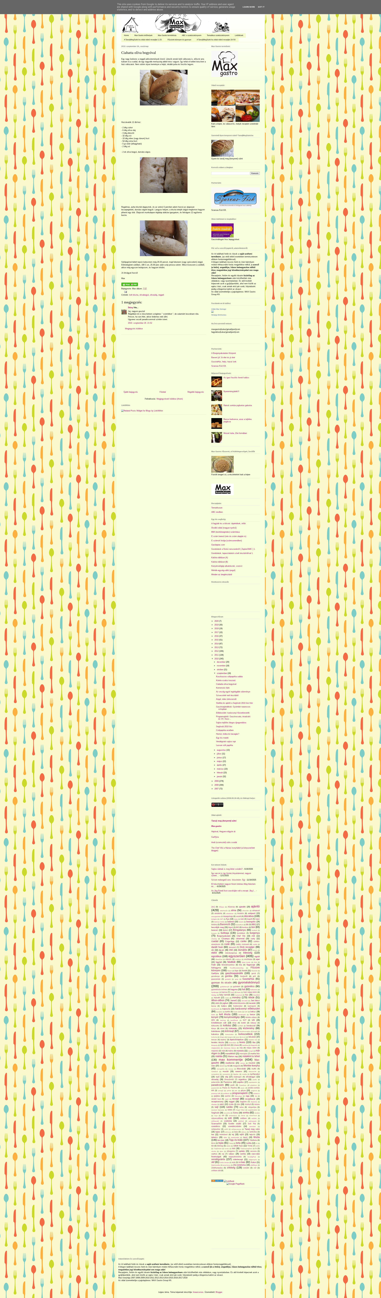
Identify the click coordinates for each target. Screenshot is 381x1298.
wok (233, 1162)
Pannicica (228, 1082)
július (219, 754)
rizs (238, 1104)
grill (254, 976)
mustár (226, 1071)
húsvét (217, 998)
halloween (253, 989)
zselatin (246, 1168)
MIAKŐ (222, 1066)
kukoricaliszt (229, 1034)
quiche (228, 1096)
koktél (243, 1023)
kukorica (215, 1034)
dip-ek (221, 950)
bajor (258, 919)
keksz (253, 1011)
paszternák (215, 1088)
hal (243, 989)
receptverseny (217, 1101)
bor (253, 927)
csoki (227, 944)
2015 (216, 640)
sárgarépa (252, 1107)
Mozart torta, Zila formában (235, 433)
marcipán (243, 1054)
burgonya (255, 933)
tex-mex (220, 1140)
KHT (244, 1020)
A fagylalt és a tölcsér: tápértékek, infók (228, 523)
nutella (244, 1074)
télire (225, 1137)
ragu (247, 1096)
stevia (243, 1115)
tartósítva (253, 1132)
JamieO (233, 1000)
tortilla (248, 1143)
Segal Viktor (240, 1110)
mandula (240, 1051)
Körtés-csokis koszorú (225, 680)
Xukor (253, 1162)
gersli (254, 973)
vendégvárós (218, 1159)
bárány (214, 924)
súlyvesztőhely (217, 1118)
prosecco (256, 1093)
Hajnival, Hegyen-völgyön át (223, 831)
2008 (216, 785)
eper (258, 959)
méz (213, 1066)
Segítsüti (215, 1113)
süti (230, 1118)
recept (235, 1099)
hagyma (234, 989)
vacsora (253, 1151)
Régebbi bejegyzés (196, 392)
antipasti (251, 913)
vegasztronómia (235, 1157)
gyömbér (236, 986)
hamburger (215, 992)
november (221, 666)
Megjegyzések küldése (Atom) (170, 399)
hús (246, 995)
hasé (232, 992)
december (221, 662)
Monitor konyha (251, 1065)
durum (255, 950)
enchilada (248, 959)
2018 (216, 628)
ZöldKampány (217, 1168)
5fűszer (221, 907)
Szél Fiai (252, 1124)
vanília (243, 1154)
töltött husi (238, 1146)
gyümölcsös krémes (219, 989)
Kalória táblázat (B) (219, 562)
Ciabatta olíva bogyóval (138, 53)
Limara (236, 1045)
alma (233, 910)
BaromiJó (225, 924)
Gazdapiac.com (218, 545)
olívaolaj (153, 295)
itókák (251, 997)
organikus (242, 1079)
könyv (213, 1028)
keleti (213, 1014)
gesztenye (215, 976)
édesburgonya (231, 953)
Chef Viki (241, 936)
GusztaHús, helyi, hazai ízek (223, 362)
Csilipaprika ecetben (225, 730)
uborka (213, 1151)
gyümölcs (249, 986)
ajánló (255, 906)
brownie (214, 933)
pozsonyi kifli (215, 1093)
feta (240, 965)
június (219, 757)
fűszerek (254, 971)
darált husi (217, 947)
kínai (234, 1023)
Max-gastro (216, 826)
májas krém (251, 1048)
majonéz (214, 1051)
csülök (255, 944)
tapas (217, 1132)
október (220, 669)
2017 (216, 632)
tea (212, 1134)
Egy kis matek (222, 738)
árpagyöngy (228, 916)
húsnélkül (256, 995)
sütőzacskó (215, 1121)
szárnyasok (252, 1121)
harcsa (224, 992)
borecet (214, 930)
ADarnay (231, 907)
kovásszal (251, 1025)
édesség (247, 952)
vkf (212, 1162)
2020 (216, 621)
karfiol (227, 1012)
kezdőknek (234, 1020)
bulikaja (225, 933)
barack (241, 922)
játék (217, 1003)
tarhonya (228, 1132)
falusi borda (246, 962)
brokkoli (254, 930)
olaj (226, 1077)
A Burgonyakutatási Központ (223, 353)
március (220, 769)
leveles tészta (217, 1042)
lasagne (230, 1037)
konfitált (240, 1026)
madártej (245, 1045)
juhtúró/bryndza (239, 1003)
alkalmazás (224, 910)
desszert (232, 947)
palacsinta (215, 1082)
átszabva (249, 916)
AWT (221, 919)
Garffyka (215, 837)
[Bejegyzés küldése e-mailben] (125, 292)
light (222, 1045)
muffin (254, 1069)
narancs (238, 1071)
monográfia (220, 1069)
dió (212, 950)
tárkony (243, 1132)
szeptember (222, 673)
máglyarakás (215, 1048)
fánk (255, 962)
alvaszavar (230, 913)
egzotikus (216, 956)
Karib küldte (238, 1012)
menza (242, 1063)
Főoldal (163, 392)
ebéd (214, 952)
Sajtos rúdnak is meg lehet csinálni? (227, 869)
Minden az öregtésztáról (221, 574)
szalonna (228, 1121)
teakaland (224, 1134)
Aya (227, 919)
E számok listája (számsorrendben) (226, 540)
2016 (216, 636)
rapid (226, 1099)
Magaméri (254, 1045)
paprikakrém (253, 1082)
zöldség (231, 1167)
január (220, 776)
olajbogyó (238, 1077)
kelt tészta (133, 295)
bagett (249, 919)
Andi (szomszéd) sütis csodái (224, 842)
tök (212, 1146)
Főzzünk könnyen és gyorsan (179, 40)
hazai (239, 992)
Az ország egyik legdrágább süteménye (233, 692)
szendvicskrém (234, 1126)
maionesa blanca (230, 1048)
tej (233, 1134)
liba (253, 1042)
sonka (246, 1112)
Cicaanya (225, 938)
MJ (228, 1066)
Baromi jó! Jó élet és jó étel (223, 357)
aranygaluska (216, 916)
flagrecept (251, 965)
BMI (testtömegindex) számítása (225, 532)
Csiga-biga (229, 941)
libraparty (214, 1045)
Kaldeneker (238, 1006)
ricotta (231, 1104)
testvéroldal (235, 1137)
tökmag (220, 1146)
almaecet (256, 910)
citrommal (240, 938)
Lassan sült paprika (224, 745)
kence (252, 1014)
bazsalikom (239, 924)
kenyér (214, 1017)
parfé (232, 1085)
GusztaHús (248, 979)
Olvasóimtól (229, 1079)
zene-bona (226, 1165)
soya (216, 1115)
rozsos (257, 1104)
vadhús (214, 1154)
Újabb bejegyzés (131, 392)
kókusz (253, 1023)
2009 (216, 781)
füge (236, 971)
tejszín (252, 1134)
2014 (216, 644)
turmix (227, 1148)
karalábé (219, 1012)
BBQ (254, 924)
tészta (256, 1137)
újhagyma (231, 1151)
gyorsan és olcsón (221, 982)
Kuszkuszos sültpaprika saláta (229, 676)
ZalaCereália (215, 1165)
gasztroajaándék (234, 973)
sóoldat (257, 1113)
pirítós (229, 1090)
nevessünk (226, 1074)
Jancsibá (245, 1000)
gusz (236, 979)
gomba (228, 976)
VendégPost (252, 1157)
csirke (243, 941)
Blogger (219, 1292)
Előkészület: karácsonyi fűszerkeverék (233, 713)
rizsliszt (248, 1104)
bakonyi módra (219, 922)
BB (247, 924)
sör (223, 1115)
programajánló (240, 1093)
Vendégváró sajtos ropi (226, 741)
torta (238, 1143)
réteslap (214, 1104)
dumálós (242, 950)
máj (241, 1048)
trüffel (258, 1146)
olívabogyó (144, 295)
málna (230, 1051)
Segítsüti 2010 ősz (224, 726)
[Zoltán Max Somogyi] (212, 312)
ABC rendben (217, 512)
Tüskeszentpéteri (246, 1148)
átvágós (214, 919)
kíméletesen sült (218, 1023)
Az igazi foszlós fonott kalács (236, 377)
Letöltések (239, 35)
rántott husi (216, 1099)
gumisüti (228, 979)
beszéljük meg (217, 927)
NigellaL (236, 1074)
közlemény (248, 1028)
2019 (216, 625)
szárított (241, 1121)
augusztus (221, 750)
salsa (241, 1107)
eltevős (228, 959)
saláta (229, 1107)
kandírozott (215, 1009)
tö (256, 1143)
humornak (238, 995)
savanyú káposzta (217, 1110)
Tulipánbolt (217, 1148)
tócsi (213, 1143)
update (242, 1151)
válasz (231, 1154)
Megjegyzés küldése (134, 329)
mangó (250, 1051)
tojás (221, 1143)
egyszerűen (236, 956)
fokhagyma (216, 968)
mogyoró (236, 1066)
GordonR (244, 976)
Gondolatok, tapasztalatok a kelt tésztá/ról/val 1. (232, 553)
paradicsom (217, 1085)
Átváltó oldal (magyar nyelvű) (223, 528)
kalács (224, 1006)
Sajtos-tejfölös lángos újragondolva (231, 723)
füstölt (244, 970)
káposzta (226, 1009)
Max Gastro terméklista (167, 35)
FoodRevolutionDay (236, 968)
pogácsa (254, 1090)
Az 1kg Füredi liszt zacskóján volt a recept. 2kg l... (233, 891)
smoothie (227, 1113)
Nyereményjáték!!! (231, 391)
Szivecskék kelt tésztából (227, 695)
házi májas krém (250, 992)
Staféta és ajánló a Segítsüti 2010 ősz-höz (234, 703)
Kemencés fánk (223, 688)
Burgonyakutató (224, 936)
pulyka (217, 1096)
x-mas (242, 1162)
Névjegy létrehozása (218, 315)
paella (255, 1079)
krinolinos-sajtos (244, 1031)
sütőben (243, 1118)
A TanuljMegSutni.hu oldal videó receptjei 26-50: (216, 40)
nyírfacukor (255, 1074)
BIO (237, 927)
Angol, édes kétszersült (226, 699)
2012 (216, 651)
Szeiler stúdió (234, 1123)
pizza (243, 1090)
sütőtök (254, 1118)
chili (253, 936)
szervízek (252, 1126)
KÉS (213, 1020)
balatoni (230, 922)
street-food (253, 1115)
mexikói (252, 1063)
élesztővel (219, 959)
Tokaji (231, 1143)
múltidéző (214, 1071)
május (220, 761)
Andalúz (240, 913)
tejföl (242, 1134)
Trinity (250, 1146)
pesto (243, 1088)
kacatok (252, 1003)
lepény (223, 1040)
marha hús (255, 1053)
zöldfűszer (253, 1165)
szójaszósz (215, 1129)
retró (222, 1104)
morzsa (230, 1069)
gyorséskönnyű (249, 982)
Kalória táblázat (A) (219, 557)
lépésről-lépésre (236, 1039)
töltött (228, 1146)
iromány (236, 997)
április (219, 765)
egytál (257, 956)
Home (126, 35)
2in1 (213, 907)
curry (253, 938)
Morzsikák (241, 1069)
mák (223, 1051)
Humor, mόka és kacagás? (227, 734)
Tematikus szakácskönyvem (218, 35)
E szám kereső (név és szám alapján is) (228, 536)
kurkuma (214, 1037)
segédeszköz (252, 1110)
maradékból (230, 1053)
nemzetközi (215, 1074)
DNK (231, 950)
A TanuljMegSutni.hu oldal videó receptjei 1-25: (143, 40)
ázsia (236, 919)
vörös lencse (224, 1162)
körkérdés (233, 1028)
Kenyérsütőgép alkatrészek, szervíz (226, 566)
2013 (216, 647)
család (214, 941)
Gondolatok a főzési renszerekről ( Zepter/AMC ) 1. (233, 549)
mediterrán (230, 1063)
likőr (228, 1045)
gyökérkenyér (224, 986)
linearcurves (198, 1292)
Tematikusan (216, 508)
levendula (232, 1042)
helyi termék (224, 995)
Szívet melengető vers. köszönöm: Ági (228, 880)
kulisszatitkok (245, 1034)
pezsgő (220, 1090)
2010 (216, 659)
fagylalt (219, 962)
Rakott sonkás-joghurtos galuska (238, 405)
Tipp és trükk (236, 1140)
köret (222, 1028)
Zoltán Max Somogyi (218, 309)
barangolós (251, 922)
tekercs (214, 1137)
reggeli (161, 295)
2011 (216, 655)
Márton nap (233, 1056)
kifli (253, 1020)
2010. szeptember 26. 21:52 (140, 323)
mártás (218, 1056)
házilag (213, 995)
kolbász (227, 1025)
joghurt (225, 1003)
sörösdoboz (233, 1115)
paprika (240, 1082)
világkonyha (253, 1159)
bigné (230, 927)
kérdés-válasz (251, 1017)
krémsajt (229, 1031)
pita (236, 1090)
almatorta (218, 913)
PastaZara (242, 1085)
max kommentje (231, 1059)
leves (242, 1042)
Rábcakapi (238, 1096)
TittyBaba (253, 1140)
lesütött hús (253, 1040)
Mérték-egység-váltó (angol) (223, 570)
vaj (223, 1154)
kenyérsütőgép (232, 1017)
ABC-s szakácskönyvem (191, 35)
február (220, 772)
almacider (245, 910)
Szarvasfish (216, 1123)
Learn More (249, 7)
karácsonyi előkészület (247, 1008)
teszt (245, 1137)
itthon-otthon (217, 1000)
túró (233, 1148)
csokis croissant (242, 944)
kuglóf (255, 1031)
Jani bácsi (255, 1000)
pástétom (253, 1085)
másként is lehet (251, 1056)
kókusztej (215, 1026)
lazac (237, 1037)
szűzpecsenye (236, 1129)
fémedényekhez (228, 965)
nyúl (217, 1077)
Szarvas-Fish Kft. (219, 366)
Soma (235, 1113)
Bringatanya (239, 930)
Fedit (213, 965)
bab (242, 919)
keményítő (242, 1014)
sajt (216, 1107)
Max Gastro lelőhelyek (143, 35)
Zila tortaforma (239, 1165)
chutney (214, 939)
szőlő (226, 1129)
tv (256, 1148)
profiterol (226, 1093)
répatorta (254, 1102)
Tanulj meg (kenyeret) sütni (223, 821)
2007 (216, 789)
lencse (214, 1040)
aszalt (238, 916)
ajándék (242, 907)
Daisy (130, 307)
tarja (236, 1132)
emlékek (238, 959)
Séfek (230, 1110)
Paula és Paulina (229, 1088)
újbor (221, 1151)
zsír (255, 1168)
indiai (227, 998)
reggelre (243, 1102)
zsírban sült (216, 1170)
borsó (225, 930)
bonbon (245, 927)
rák (256, 1096)
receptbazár (250, 1099)
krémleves (215, 1031)
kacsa (213, 1006)
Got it (261, 7)
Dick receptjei (247, 947)
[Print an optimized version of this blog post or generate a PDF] (129, 285)
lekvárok (252, 1037)
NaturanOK (252, 1071)
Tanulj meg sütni (252, 1129)
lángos (222, 1037)
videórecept (238, 1159)
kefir (246, 1012)
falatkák (231, 962)
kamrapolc (252, 1006)
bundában (241, 933)
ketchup (223, 1020)
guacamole (215, 979)
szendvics (215, 1126)
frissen (229, 971)
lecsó (244, 1037)
